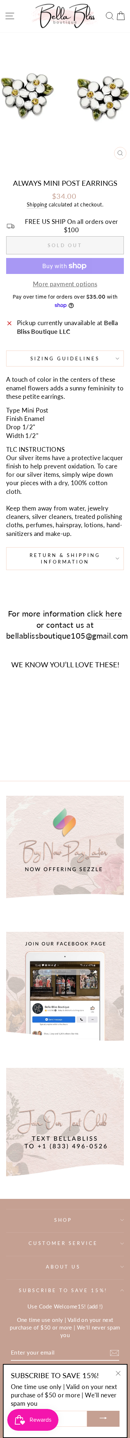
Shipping (37, 204)
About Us (63, 1267)
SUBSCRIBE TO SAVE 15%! (63, 1290)
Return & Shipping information (65, 558)
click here (104, 613)
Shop (63, 1220)
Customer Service (63, 1243)
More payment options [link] (65, 284)
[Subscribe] (114, 1352)
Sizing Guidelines (65, 358)
